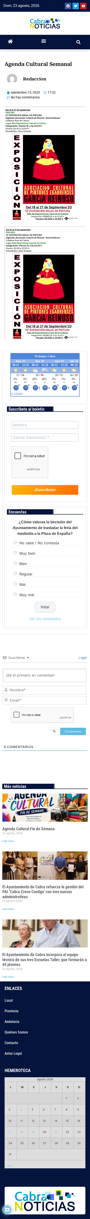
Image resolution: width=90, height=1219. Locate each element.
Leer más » (8, 841)
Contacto (11, 1043)
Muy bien (27, 553)
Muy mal (26, 594)
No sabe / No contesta (39, 543)
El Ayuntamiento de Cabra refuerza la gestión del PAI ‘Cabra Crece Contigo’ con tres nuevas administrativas (43, 891)
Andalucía (12, 1021)
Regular (26, 574)
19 (33, 1132)
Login (82, 658)
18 (21, 1132)
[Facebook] (68, 6)
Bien (23, 563)
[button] (44, 41)
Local (9, 1000)
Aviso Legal (13, 1053)
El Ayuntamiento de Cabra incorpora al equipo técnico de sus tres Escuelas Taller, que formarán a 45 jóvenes (44, 959)
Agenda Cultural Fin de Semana (28, 828)
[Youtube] (83, 6)
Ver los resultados (45, 618)
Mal (22, 584)
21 (55, 1132)
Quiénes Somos (16, 1032)
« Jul (8, 1166)
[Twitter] (75, 6)
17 (10, 1132)
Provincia (11, 1011)
